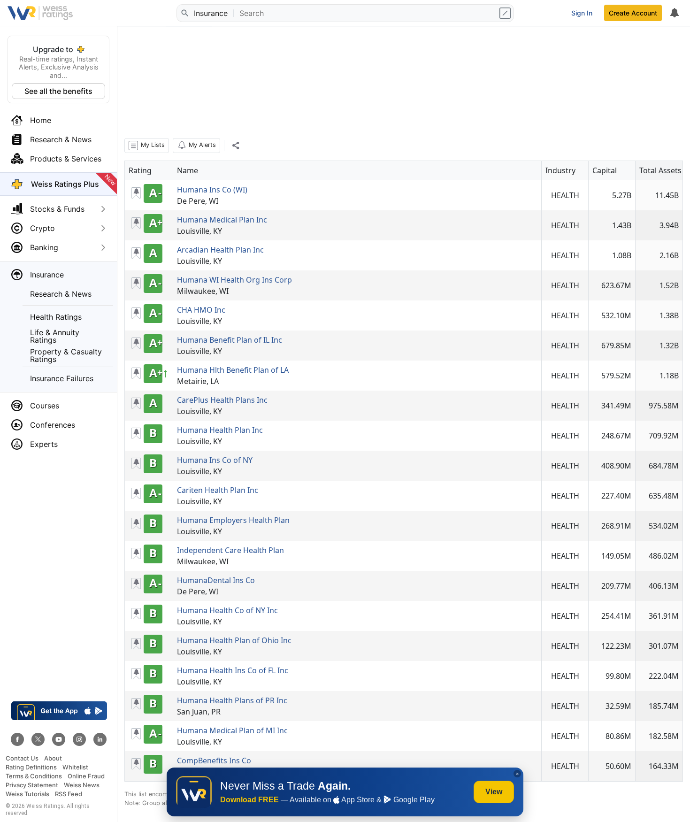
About (53, 758)
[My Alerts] (674, 13)
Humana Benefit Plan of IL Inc (229, 340)
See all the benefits (58, 91)
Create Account (633, 13)
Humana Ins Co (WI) (212, 189)
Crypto (42, 228)
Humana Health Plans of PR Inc (232, 700)
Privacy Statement (32, 785)
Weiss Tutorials (27, 794)
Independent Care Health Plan (230, 550)
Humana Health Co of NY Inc (227, 610)
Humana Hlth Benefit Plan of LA (233, 370)
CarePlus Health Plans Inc (222, 400)
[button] (146, 145)
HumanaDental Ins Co (216, 580)
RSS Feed (68, 794)
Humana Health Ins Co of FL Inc (232, 670)
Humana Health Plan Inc (220, 430)
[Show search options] (506, 13)
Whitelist (75, 767)
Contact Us (22, 758)
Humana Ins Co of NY (215, 460)
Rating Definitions (31, 767)
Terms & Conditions (34, 776)
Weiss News (82, 785)
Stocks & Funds (57, 209)
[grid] (403, 471)
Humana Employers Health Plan (233, 520)
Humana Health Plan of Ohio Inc (234, 640)
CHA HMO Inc (201, 310)
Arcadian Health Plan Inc (220, 250)
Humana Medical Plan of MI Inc (232, 730)
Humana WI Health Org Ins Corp (234, 280)
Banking (44, 247)
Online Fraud (86, 776)
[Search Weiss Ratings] (184, 13)
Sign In (581, 13)
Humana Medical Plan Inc (222, 220)
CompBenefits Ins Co (214, 760)
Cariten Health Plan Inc (217, 490)
